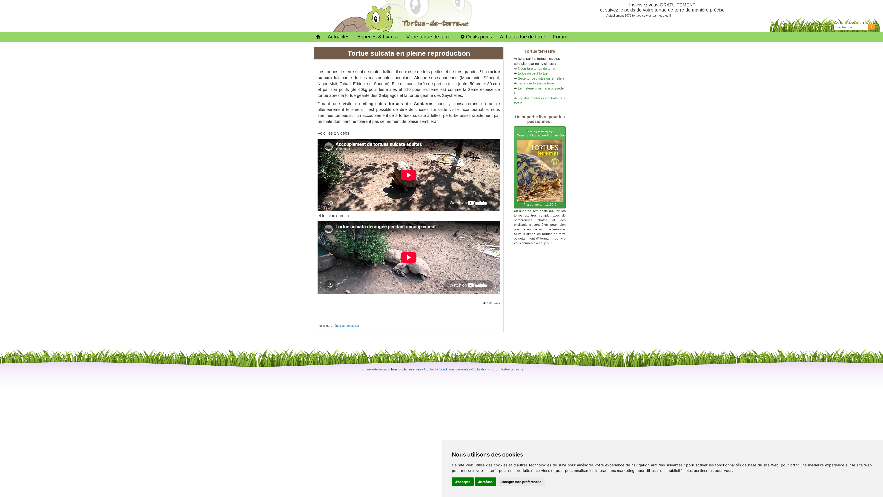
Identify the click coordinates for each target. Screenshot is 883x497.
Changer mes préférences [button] (520, 482)
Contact (430, 369)
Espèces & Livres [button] (376, 37)
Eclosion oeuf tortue (533, 73)
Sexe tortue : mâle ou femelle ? (541, 78)
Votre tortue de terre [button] (428, 37)
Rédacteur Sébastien (346, 325)
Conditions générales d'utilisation (463, 369)
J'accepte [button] (462, 482)
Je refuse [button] (485, 482)
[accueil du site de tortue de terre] (317, 37)
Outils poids (478, 37)
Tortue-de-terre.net (373, 369)
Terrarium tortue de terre (536, 83)
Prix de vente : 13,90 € (541, 168)
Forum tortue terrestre (506, 369)
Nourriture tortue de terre (536, 68)
